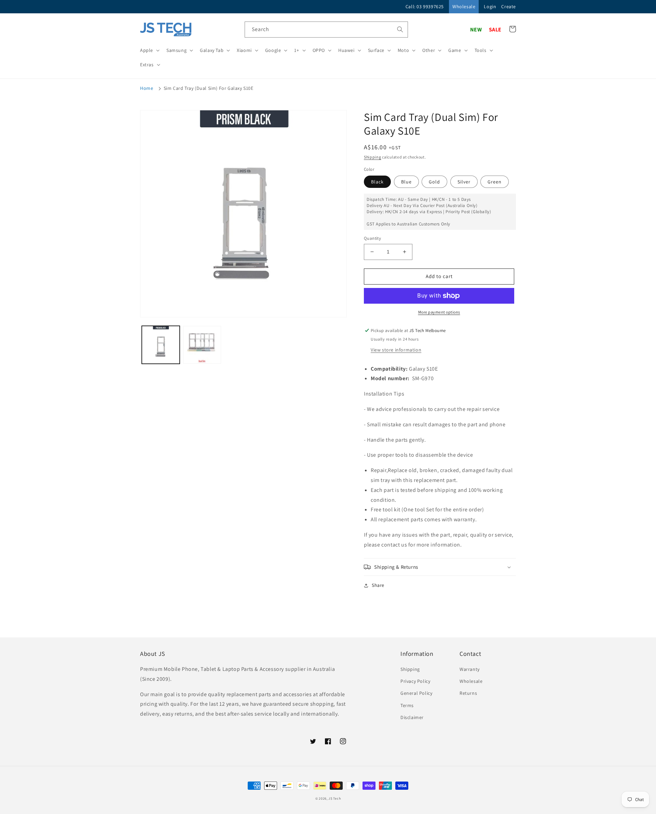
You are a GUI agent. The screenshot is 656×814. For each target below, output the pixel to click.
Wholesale (463, 6)
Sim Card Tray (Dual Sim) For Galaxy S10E (209, 88)
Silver (463, 182)
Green (495, 182)
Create (508, 6)
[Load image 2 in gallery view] (202, 345)
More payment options (439, 312)
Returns (468, 693)
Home (146, 88)
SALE (495, 29)
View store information (396, 350)
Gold (434, 182)
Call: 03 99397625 (425, 6)
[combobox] (326, 29)
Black (377, 182)
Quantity (372, 238)
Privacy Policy (415, 681)
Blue (406, 182)
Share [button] (378, 585)
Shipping (372, 157)
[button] (149, 50)
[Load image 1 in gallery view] (161, 345)
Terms (407, 705)
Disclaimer (412, 717)
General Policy (416, 693)
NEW (476, 29)
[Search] (400, 29)
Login (490, 6)
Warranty (470, 669)
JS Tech (334, 798)
